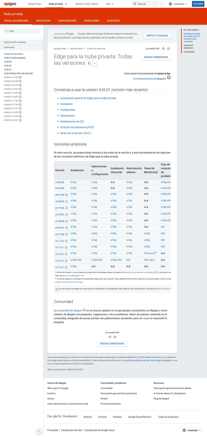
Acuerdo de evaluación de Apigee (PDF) (141, 272)
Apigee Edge (34, 4)
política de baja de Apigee (167, 289)
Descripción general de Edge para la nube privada (88, 98)
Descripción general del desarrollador (172, 388)
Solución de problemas (73, 127)
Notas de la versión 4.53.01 (75, 133)
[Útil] (163, 48)
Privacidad (52, 430)
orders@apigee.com (75, 275)
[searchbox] (22, 31)
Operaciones (91, 20)
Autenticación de (72, 121)
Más (108, 4)
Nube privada (56, 4)
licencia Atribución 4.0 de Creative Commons (141, 357)
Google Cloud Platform (139, 417)
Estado (104, 398)
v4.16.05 (59, 260)
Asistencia (113, 20)
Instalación (43, 20)
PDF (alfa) (149, 260)
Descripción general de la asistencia (119, 393)
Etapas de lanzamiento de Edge (69, 282)
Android (88, 417)
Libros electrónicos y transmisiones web (67, 403)
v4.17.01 (59, 247)
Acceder (198, 4)
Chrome (102, 417)
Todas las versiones (16, 20)
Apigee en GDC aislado (87, 4)
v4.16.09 (59, 254)
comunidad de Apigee (69, 310)
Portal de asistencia (111, 403)
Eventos (51, 393)
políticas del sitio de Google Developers (153, 360)
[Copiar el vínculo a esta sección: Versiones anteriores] (90, 145)
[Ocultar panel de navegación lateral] (39, 431)
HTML (74, 182)
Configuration (67, 109)
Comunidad (106, 388)
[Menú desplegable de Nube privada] (67, 4)
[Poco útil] (168, 48)
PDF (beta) (149, 253)
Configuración (67, 20)
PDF (90, 127)
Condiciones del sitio (71, 430)
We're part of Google (57, 388)
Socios (50, 398)
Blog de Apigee (161, 398)
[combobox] (148, 4)
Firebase (117, 417)
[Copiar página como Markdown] (90, 63)
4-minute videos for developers (170, 393)
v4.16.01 (59, 267)
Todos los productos (168, 417)
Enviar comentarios (156, 57)
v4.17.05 (59, 241)
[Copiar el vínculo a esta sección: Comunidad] (76, 302)
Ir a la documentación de (149, 78)
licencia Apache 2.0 (83, 360)
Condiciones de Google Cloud (99, 430)
